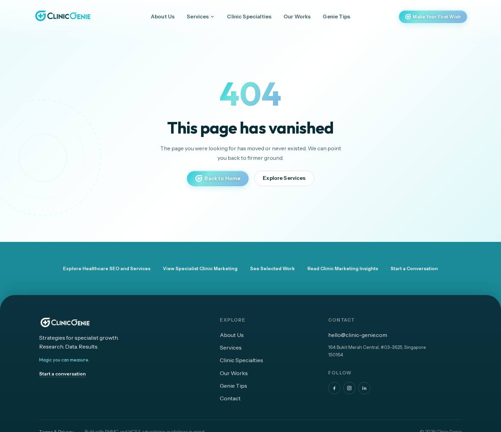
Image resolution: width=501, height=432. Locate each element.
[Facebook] (334, 388)
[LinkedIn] (364, 388)
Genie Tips (336, 16)
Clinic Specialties (249, 16)
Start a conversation (62, 373)
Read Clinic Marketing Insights (342, 268)
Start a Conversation (414, 268)
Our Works (297, 16)
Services (198, 16)
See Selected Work (272, 268)
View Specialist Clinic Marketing (200, 268)
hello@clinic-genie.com (357, 334)
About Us (162, 16)
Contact (230, 398)
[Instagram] (349, 388)
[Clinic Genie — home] (62, 16)
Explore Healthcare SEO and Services (106, 268)
